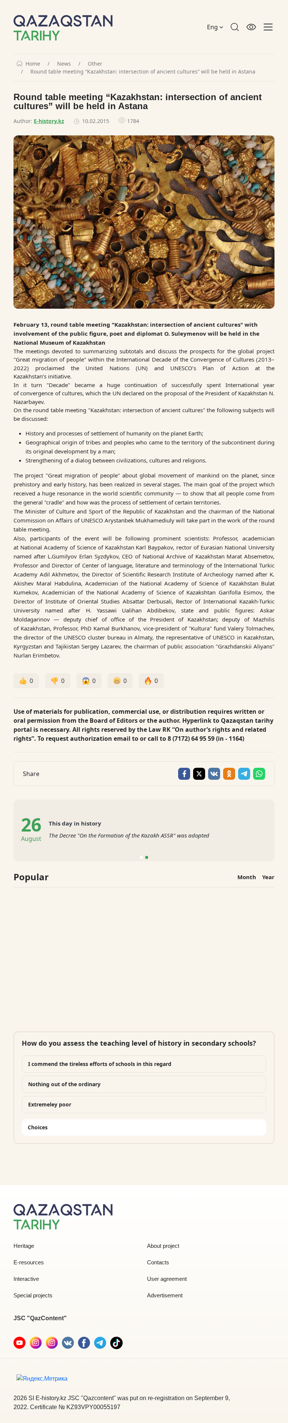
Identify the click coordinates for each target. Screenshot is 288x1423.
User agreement (167, 1279)
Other (95, 63)
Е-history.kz (49, 121)
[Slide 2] (146, 857)
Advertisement (165, 1295)
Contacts (158, 1262)
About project (163, 1246)
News (64, 63)
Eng (213, 27)
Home (33, 63)
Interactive (26, 1279)
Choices (38, 1127)
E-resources (29, 1262)
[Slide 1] (141, 857)
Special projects (33, 1295)
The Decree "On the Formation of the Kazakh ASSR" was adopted (129, 835)
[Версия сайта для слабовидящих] (251, 27)
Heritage (24, 1246)
